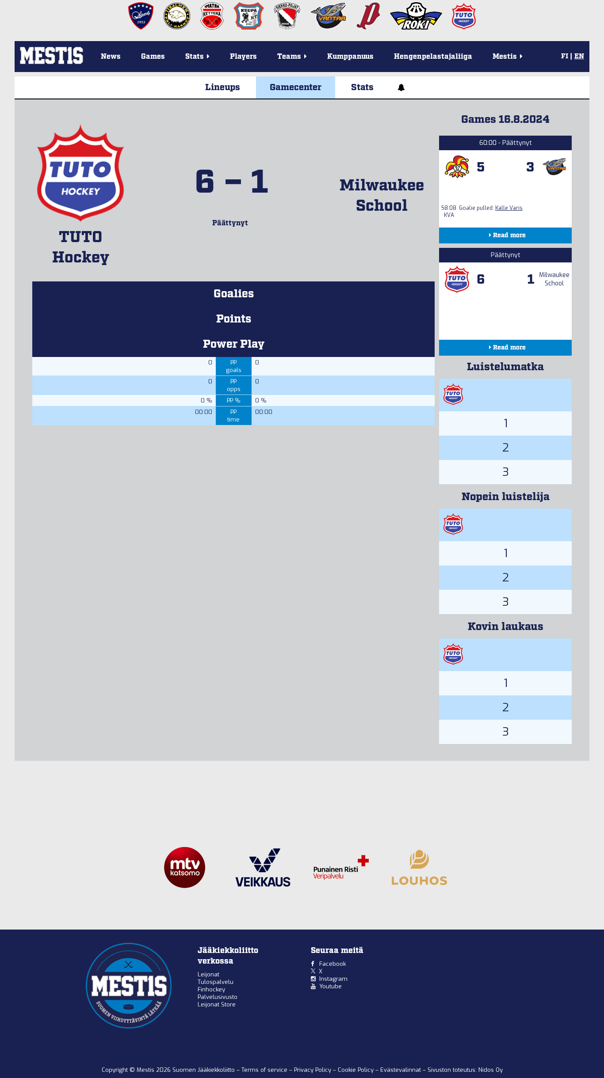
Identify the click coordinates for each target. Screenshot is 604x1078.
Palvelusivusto (217, 997)
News (111, 56)
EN (579, 56)
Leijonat (208, 974)
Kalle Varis (509, 208)
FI (564, 56)
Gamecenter (295, 87)
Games (153, 56)
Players (243, 56)
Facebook (332, 964)
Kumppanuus (350, 56)
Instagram (333, 979)
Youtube (330, 986)
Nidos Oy (490, 1070)
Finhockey (211, 989)
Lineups (222, 87)
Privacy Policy (313, 1070)
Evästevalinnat (400, 1070)
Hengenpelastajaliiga (433, 56)
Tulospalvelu (215, 982)
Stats (362, 87)
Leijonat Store (217, 1004)
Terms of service (265, 1070)
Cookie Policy (356, 1070)
